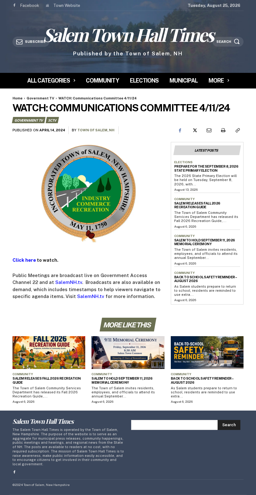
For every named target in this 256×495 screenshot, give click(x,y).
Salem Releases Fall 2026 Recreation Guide (197, 205)
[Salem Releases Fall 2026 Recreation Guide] (48, 352)
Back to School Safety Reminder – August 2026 (205, 279)
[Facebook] (14, 5)
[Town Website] (47, 5)
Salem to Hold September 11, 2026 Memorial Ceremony (204, 242)
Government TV (40, 98)
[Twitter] (194, 130)
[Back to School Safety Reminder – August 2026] (207, 352)
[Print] (223, 130)
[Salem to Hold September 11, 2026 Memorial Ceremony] (127, 352)
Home (17, 98)
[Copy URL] (237, 130)
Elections (183, 162)
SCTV (52, 120)
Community (184, 199)
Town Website (66, 5)
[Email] (208, 130)
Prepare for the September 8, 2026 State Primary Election (206, 168)
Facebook (29, 5)
